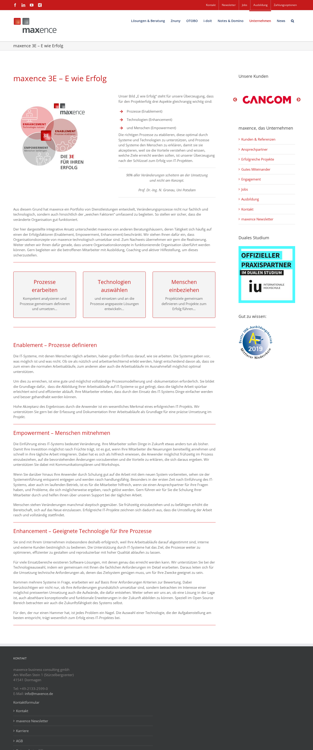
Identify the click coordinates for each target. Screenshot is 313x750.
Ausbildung (250, 199)
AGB (19, 741)
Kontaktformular (26, 702)
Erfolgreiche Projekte (257, 159)
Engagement (251, 179)
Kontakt (247, 209)
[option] (267, 100)
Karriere (22, 730)
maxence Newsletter (257, 219)
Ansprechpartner (254, 149)
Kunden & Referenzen (258, 139)
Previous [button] (235, 99)
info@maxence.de (39, 693)
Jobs (244, 189)
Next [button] (298, 99)
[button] (292, 20)
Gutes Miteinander (255, 169)
